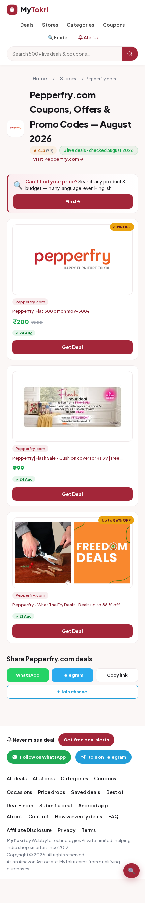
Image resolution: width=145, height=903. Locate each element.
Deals (26, 25)
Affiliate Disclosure (29, 830)
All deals (17, 778)
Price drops (51, 792)
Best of (115, 792)
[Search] (130, 53)
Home (40, 78)
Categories (80, 25)
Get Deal (72, 347)
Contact (38, 816)
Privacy (67, 830)
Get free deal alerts (86, 739)
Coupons (114, 25)
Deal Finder (20, 805)
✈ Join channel (73, 691)
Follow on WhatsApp (43, 757)
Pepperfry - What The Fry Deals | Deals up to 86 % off (66, 604)
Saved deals (85, 792)
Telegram (72, 675)
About (14, 816)
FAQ (113, 816)
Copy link (117, 675)
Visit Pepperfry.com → (58, 159)
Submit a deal (55, 805)
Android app (93, 805)
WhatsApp (27, 675)
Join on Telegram (107, 757)
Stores (50, 25)
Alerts (90, 37)
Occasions (19, 792)
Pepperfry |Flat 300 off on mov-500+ (51, 311)
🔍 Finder (58, 37)
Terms (89, 830)
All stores (44, 778)
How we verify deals (78, 816)
